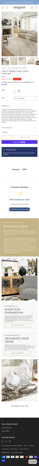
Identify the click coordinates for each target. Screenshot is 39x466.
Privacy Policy (5, 449)
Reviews (31, 445)
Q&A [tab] (24, 169)
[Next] (37, 2)
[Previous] (2, 2)
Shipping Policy (6, 452)
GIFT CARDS (5, 431)
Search (26, 445)
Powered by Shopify (17, 452)
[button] (7, 7)
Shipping (5, 132)
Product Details (7, 127)
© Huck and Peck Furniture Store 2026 (12, 445)
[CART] (36, 7)
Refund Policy (14, 449)
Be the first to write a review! (19, 209)
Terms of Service (24, 449)
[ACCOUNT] (32, 7)
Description (5, 106)
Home (3, 68)
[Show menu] (2, 7)
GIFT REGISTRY (6, 428)
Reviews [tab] (16, 169)
